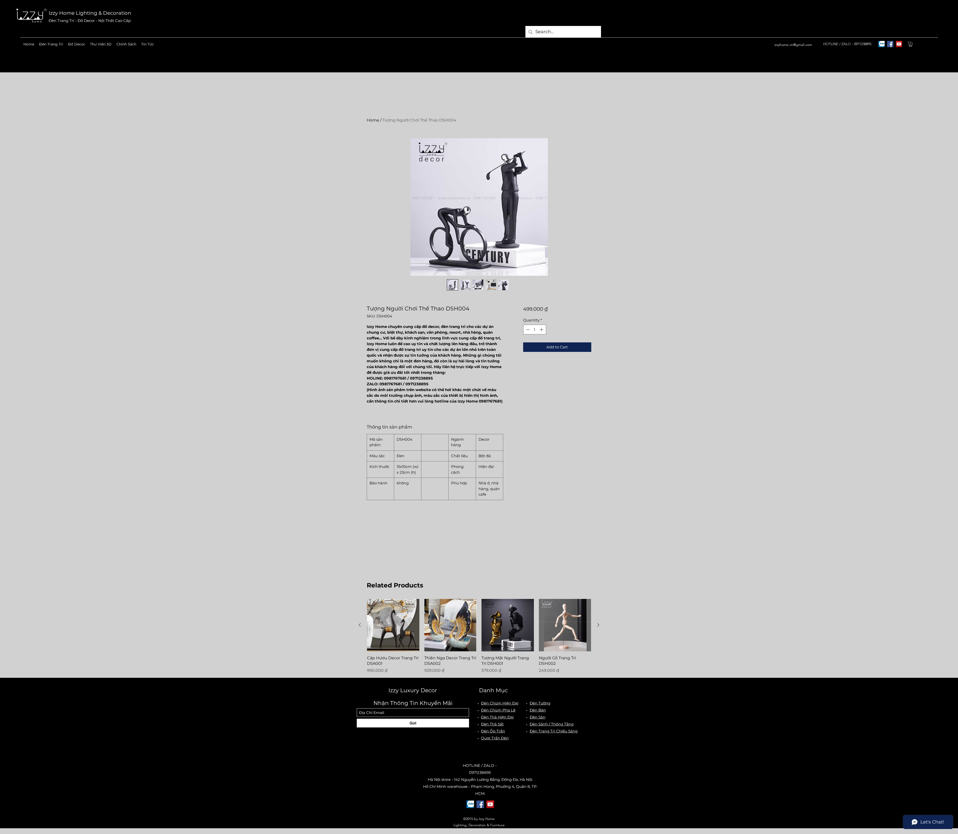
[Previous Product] (360, 625)
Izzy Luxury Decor (412, 690)
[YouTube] (899, 44)
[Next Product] (598, 625)
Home (373, 120)
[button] (51, 44)
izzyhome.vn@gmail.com (793, 44)
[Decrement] (527, 329)
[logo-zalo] (881, 44)
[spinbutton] (534, 329)
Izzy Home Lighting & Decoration (90, 13)
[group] (479, 636)
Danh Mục (493, 690)
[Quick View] (393, 625)
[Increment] (542, 329)
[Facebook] (890, 44)
